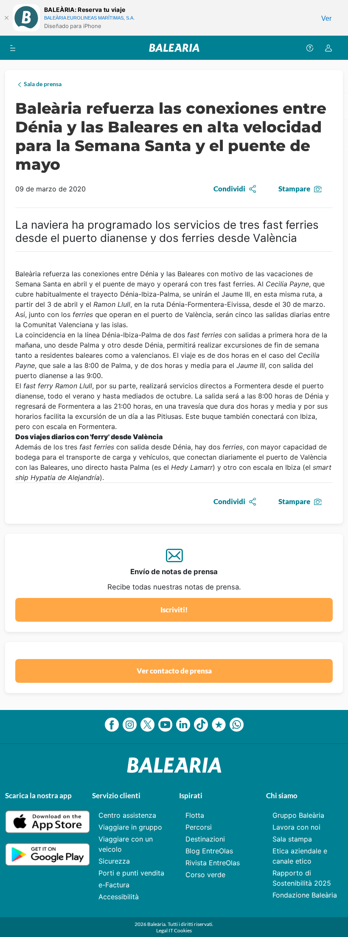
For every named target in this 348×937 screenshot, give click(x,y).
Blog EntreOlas (209, 851)
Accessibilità (118, 896)
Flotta (194, 815)
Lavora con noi (296, 827)
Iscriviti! (174, 609)
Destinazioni (205, 839)
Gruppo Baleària (298, 815)
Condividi (229, 188)
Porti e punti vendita (131, 873)
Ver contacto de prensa (174, 670)
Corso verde (205, 874)
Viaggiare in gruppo (130, 827)
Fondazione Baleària (304, 895)
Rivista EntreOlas (212, 862)
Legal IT (165, 930)
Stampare (294, 188)
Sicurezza (114, 861)
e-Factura (113, 885)
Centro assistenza (127, 815)
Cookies (183, 930)
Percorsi (198, 827)
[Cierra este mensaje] (6, 17)
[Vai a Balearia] (174, 48)
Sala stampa (292, 839)
